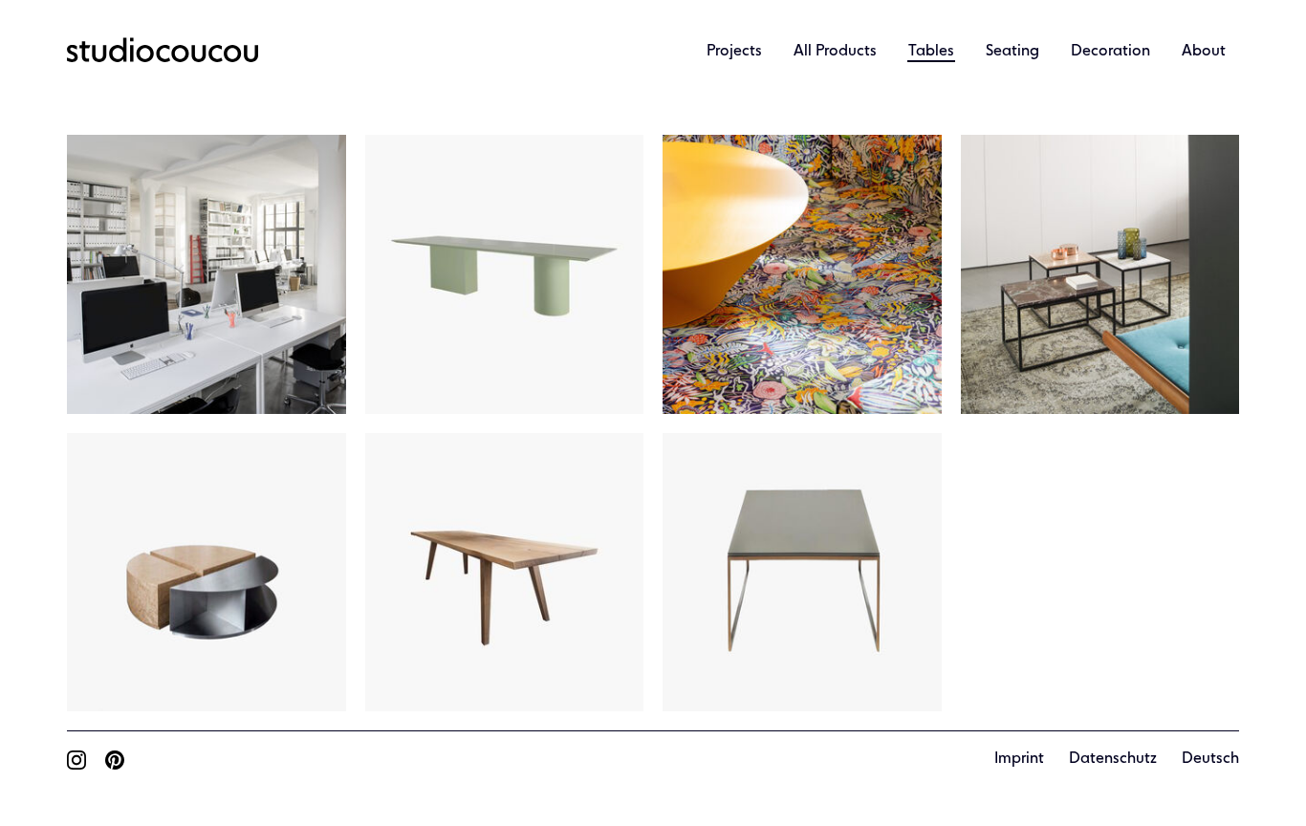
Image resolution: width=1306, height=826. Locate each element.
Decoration (1110, 51)
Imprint (1019, 759)
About (1204, 51)
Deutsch (1210, 759)
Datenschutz (1113, 759)
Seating (1012, 51)
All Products (835, 51)
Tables (931, 51)
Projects (734, 51)
